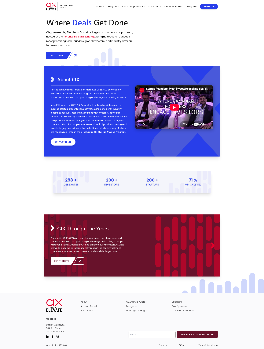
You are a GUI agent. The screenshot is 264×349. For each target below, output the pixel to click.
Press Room (87, 310)
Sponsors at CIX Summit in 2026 (165, 6)
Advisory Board (89, 306)
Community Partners (183, 310)
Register (209, 6)
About (99, 6)
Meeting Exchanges (136, 310)
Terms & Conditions (208, 345)
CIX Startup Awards (132, 6)
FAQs (181, 345)
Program (112, 6)
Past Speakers (179, 306)
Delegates (191, 6)
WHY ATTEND (63, 142)
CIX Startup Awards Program (109, 132)
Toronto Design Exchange (79, 36)
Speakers (177, 301)
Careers (163, 345)
